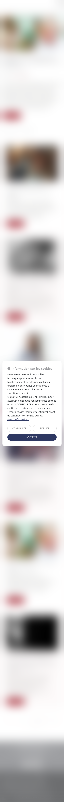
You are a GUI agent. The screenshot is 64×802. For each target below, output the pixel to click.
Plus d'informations (18, 419)
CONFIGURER (19, 428)
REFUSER (45, 428)
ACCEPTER (32, 437)
